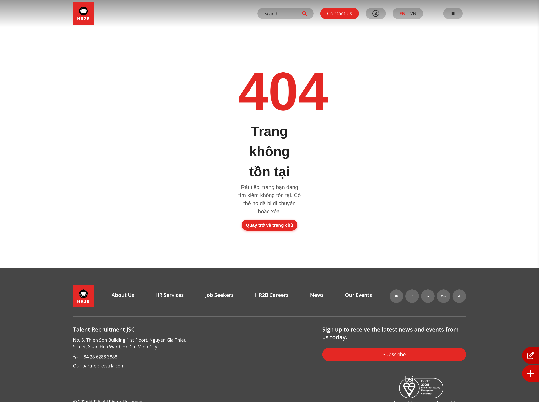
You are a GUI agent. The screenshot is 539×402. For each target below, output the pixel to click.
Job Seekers (219, 295)
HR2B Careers (272, 295)
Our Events (358, 295)
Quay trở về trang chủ (269, 225)
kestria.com (112, 366)
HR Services (169, 295)
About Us (123, 295)
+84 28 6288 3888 (99, 357)
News (317, 295)
